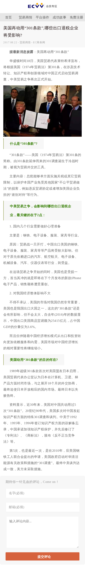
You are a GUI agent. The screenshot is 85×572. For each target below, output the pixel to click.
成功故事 (59, 17)
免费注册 (76, 17)
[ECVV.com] (42, 9)
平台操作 (42, 17)
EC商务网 (39, 42)
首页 (8, 17)
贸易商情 (25, 17)
